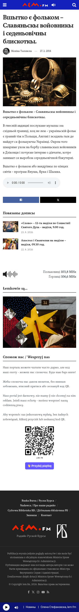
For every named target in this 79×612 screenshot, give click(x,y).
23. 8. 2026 (27, 232)
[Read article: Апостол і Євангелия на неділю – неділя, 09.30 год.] (10, 243)
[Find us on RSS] (48, 592)
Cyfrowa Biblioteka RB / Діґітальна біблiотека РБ (38, 510)
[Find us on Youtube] (43, 592)
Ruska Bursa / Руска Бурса (38, 500)
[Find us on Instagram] (38, 592)
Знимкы (31, 515)
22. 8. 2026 (27, 249)
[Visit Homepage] (35, 4)
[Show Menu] (5, 5)
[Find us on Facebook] (29, 592)
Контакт (46, 515)
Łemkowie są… (15, 288)
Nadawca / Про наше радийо (38, 505)
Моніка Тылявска (21, 51)
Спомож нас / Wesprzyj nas (26, 357)
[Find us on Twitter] (33, 592)
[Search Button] (74, 5)
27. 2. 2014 (45, 51)
